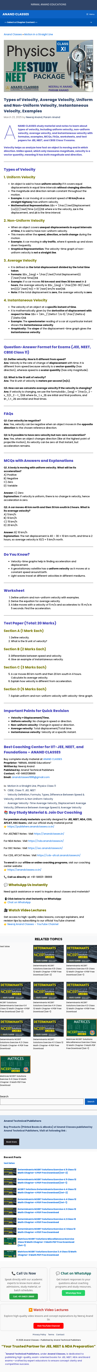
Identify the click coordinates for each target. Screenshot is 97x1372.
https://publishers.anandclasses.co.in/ (30, 826)
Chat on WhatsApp (19, 902)
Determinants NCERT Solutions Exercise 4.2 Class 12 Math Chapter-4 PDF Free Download (14, 1044)
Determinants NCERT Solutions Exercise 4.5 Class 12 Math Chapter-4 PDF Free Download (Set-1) (80, 970)
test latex (5, 946)
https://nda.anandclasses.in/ (46, 841)
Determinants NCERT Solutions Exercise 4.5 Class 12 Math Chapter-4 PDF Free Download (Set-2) (47, 970)
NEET (33, 790)
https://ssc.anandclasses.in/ (45, 848)
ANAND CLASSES (16, 14)
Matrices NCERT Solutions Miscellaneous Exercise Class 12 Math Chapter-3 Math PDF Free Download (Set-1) (81, 1044)
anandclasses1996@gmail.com (31, 777)
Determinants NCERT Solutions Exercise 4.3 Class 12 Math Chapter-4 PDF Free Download (80, 1007)
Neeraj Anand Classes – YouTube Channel (32, 924)
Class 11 (19, 790)
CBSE (11, 790)
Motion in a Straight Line (38, 34)
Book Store (11, 1142)
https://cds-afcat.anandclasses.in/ (59, 855)
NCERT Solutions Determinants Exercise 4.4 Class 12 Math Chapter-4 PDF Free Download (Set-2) (15, 1007)
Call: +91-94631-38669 (23, 1296)
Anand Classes (13, 34)
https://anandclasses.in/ (49, 833)
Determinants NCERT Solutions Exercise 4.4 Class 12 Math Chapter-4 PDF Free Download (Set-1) (47, 1007)
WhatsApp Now (73, 1293)
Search (4, 1096)
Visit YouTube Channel (48, 1325)
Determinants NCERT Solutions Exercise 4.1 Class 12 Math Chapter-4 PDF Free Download (48, 1044)
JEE (27, 790)
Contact (60, 1334)
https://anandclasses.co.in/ (24, 869)
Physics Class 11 (46, 786)
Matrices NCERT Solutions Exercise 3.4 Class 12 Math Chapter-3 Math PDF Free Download (13, 1081)
